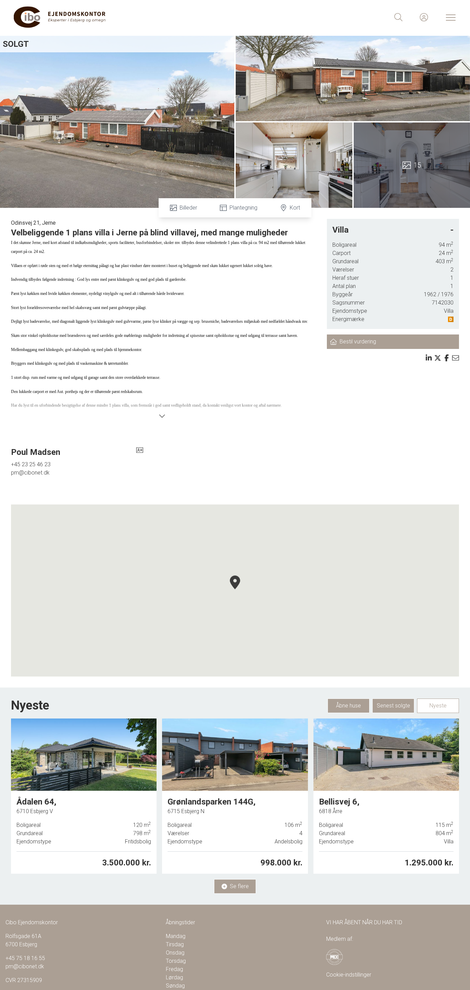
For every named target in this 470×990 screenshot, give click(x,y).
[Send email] (455, 357)
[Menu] (449, 17)
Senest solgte (393, 705)
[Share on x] (437, 357)
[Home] (124, 17)
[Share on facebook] (446, 357)
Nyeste (438, 705)
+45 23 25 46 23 (31, 464)
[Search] (398, 17)
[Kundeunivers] (424, 17)
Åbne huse (348, 705)
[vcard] (139, 452)
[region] (235, 590)
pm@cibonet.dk (30, 472)
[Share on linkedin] (428, 357)
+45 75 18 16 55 (25, 958)
